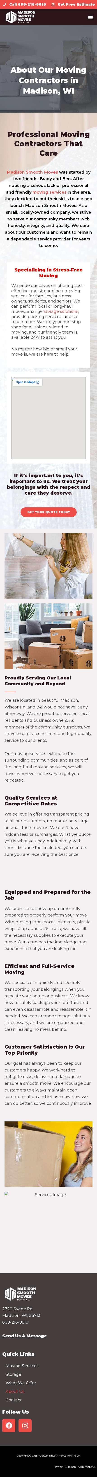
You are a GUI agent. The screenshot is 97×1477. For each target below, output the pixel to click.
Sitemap (71, 1466)
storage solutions (60, 311)
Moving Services (22, 1365)
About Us (15, 1391)
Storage (13, 1374)
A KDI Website (86, 1466)
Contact (14, 1400)
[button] (90, 17)
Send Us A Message (24, 1336)
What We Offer (21, 1383)
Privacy (59, 1466)
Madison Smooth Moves (32, 172)
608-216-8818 (15, 1322)
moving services (49, 192)
